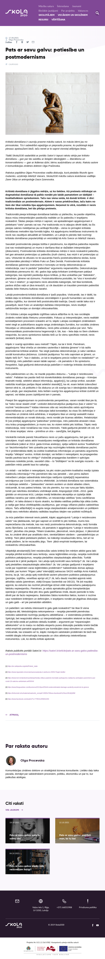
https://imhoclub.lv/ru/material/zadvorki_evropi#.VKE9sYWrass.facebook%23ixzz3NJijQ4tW (41, 693)
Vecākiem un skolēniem (73, 15)
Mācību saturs (46, 6)
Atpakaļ (14, 715)
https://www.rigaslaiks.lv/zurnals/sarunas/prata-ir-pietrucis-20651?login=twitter (36, 672)
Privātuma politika (88, 907)
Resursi (43, 20)
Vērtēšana (58, 20)
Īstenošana (63, 6)
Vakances (83, 10)
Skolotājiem (47, 15)
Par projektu (68, 10)
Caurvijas (13, 64)
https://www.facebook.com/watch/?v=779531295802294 (28, 699)
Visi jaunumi (12, 810)
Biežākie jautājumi (48, 10)
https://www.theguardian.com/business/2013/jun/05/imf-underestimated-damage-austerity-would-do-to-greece (48, 687)
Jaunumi (76, 6)
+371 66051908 (64, 907)
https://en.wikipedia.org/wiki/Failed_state (23, 666)
